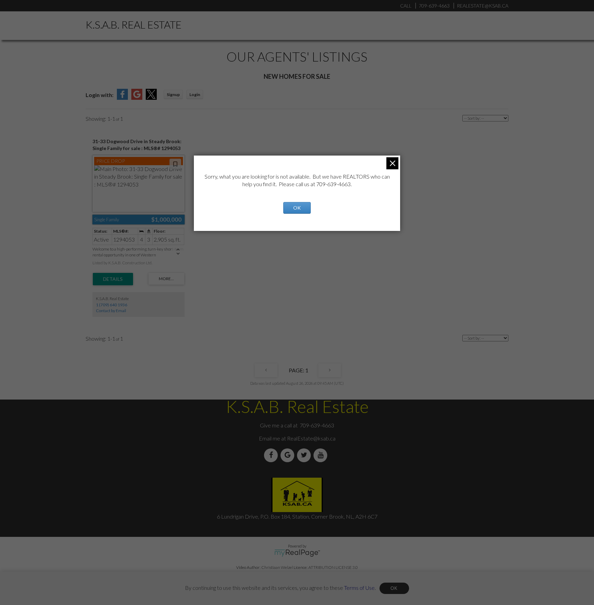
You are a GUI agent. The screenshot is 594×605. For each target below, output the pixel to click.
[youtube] (322, 455)
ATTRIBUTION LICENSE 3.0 (333, 567)
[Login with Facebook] (122, 97)
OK (394, 588)
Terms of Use (359, 587)
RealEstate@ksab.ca (311, 438)
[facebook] (272, 455)
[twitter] (305, 455)
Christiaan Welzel (277, 567)
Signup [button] (173, 94)
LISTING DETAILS (113, 279)
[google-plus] (288, 455)
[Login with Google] (136, 97)
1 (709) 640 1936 (111, 304)
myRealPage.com (297, 553)
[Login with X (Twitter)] (151, 97)
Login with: (99, 95)
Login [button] (194, 94)
